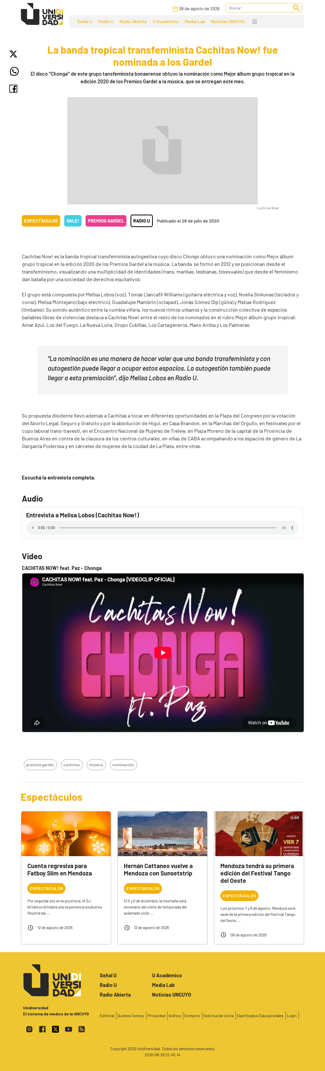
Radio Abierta (133, 21)
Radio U (105, 21)
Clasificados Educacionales (260, 1015)
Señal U (84, 21)
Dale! (73, 220)
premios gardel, (40, 764)
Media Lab (195, 21)
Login (292, 1015)
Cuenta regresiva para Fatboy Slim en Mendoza (59, 869)
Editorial (107, 1015)
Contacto (192, 1015)
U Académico (166, 21)
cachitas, (71, 764)
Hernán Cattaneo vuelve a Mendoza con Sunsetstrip (158, 869)
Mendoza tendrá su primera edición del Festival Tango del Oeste (257, 873)
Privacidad (156, 1015)
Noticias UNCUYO (228, 21)
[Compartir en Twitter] (14, 54)
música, (96, 764)
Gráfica (175, 1015)
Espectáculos (41, 220)
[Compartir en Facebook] (14, 89)
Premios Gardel (106, 220)
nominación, (123, 764)
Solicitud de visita (218, 1015)
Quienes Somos (131, 1015)
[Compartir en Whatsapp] (14, 71)
